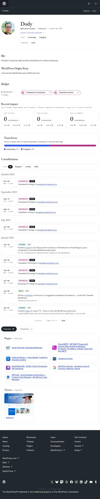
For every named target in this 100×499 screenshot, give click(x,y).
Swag (78, 450)
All (10, 167)
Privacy (5, 450)
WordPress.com (10, 458)
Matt (5, 462)
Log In (94, 11)
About (5, 437)
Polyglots (18, 167)
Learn (52, 437)
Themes (30, 441)
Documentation (57, 441)
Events (78, 441)
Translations (26, 329)
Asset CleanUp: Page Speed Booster (27, 348)
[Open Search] (88, 3)
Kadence (10, 418)
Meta (36, 167)
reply (28, 248)
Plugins (29, 446)
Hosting (5, 446)
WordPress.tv (57, 450)
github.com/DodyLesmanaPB (31, 33)
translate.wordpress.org (47, 184)
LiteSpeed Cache (65, 359)
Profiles (5, 11)
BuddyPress (9, 471)
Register (87, 11)
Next (63, 321)
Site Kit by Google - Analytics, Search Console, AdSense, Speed (73, 367)
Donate (79, 446)
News (5, 441)
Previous (38, 321)
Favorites (8, 329)
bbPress (7, 467)
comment (28, 295)
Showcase (31, 437)
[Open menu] (96, 3)
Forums (28, 167)
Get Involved (80, 437)
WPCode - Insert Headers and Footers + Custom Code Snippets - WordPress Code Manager (29, 377)
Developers (55, 446)
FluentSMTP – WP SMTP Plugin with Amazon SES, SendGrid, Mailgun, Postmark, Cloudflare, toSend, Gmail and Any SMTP (75, 347)
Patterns (30, 450)
